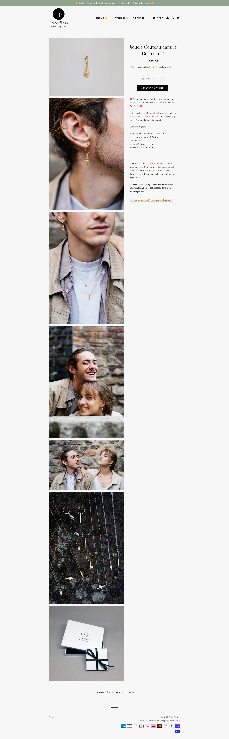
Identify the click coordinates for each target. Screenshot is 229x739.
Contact (157, 18)
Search (52, 717)
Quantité (146, 78)
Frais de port (151, 67)
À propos (139, 18)
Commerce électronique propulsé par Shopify (159, 720)
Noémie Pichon (173, 717)
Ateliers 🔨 (121, 18)
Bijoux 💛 (102, 18)
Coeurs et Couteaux (150, 116)
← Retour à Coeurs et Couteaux (114, 692)
